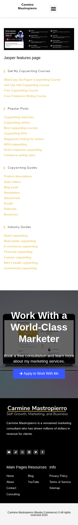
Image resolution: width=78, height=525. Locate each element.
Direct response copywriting (23, 149)
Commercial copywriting (20, 268)
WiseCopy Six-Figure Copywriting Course (32, 79)
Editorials (10, 209)
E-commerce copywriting (21, 246)
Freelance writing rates (19, 155)
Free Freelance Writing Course (25, 96)
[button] (53, 9)
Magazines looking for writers (24, 139)
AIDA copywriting (15, 144)
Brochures (11, 214)
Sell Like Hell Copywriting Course (26, 85)
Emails (8, 203)
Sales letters (12, 182)
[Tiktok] (15, 452)
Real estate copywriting (20, 241)
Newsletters (12, 192)
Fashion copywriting (17, 257)
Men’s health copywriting (21, 262)
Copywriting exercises (19, 117)
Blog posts (11, 187)
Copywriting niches (17, 122)
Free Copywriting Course (21, 90)
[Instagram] (22, 452)
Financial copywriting (18, 251)
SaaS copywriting (16, 235)
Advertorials (12, 198)
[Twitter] (35, 452)
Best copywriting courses (21, 128)
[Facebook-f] (42, 452)
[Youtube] (8, 452)
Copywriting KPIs (15, 133)
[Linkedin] (29, 452)
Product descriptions (18, 176)
